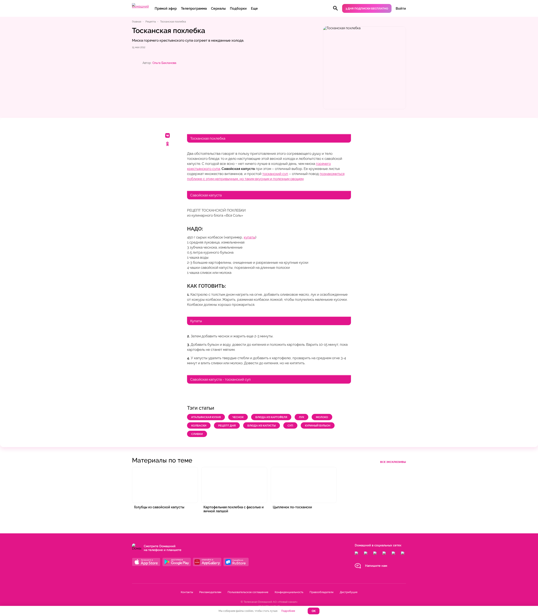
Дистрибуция (348, 592)
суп (290, 425)
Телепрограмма (194, 9)
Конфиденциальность (289, 592)
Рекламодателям (210, 592)
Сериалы (218, 9)
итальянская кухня (206, 417)
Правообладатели (322, 592)
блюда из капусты (261, 425)
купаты (249, 237)
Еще (254, 9)
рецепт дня (227, 425)
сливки (197, 434)
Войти (401, 9)
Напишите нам (376, 566)
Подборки (238, 9)
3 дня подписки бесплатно (366, 8)
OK (314, 611)
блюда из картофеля (271, 417)
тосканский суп (275, 174)
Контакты (187, 592)
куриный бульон (317, 425)
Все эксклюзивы (393, 462)
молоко (322, 417)
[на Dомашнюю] (140, 6)
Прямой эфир (166, 9)
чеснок (238, 417)
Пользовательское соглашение (248, 592)
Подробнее (288, 611)
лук (301, 417)
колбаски (198, 425)
